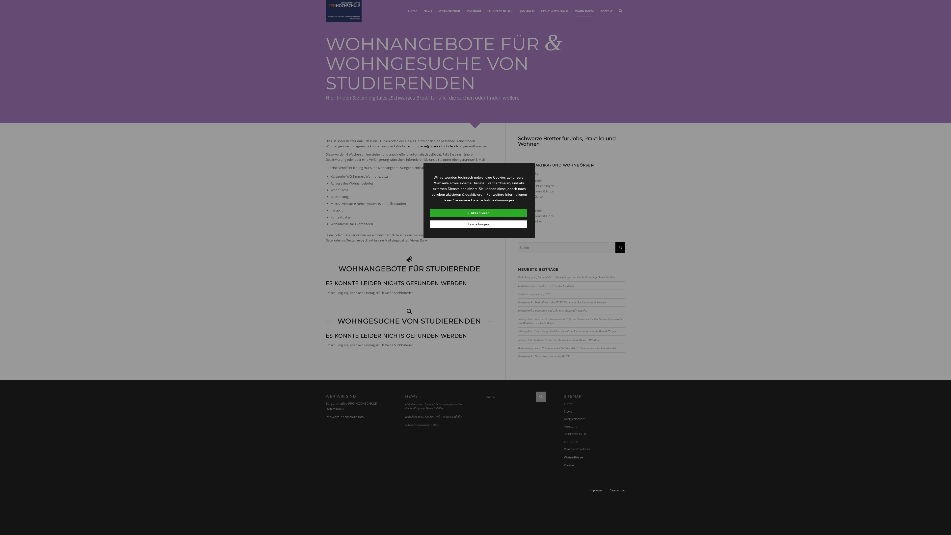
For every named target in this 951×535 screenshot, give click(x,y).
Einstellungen (478, 224)
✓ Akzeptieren (478, 213)
